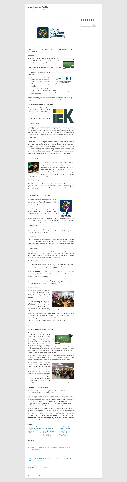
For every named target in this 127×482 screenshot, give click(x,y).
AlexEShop (46, 14)
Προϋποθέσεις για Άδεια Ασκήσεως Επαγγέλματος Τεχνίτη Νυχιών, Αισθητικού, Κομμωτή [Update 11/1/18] (64, 429)
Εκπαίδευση (42, 447)
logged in (37, 467)
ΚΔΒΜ (35, 449)
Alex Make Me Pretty (38, 7)
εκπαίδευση (67, 447)
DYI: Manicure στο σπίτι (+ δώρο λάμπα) (64, 458)
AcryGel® (39, 14)
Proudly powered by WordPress (35, 475)
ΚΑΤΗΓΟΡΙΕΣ (30, 14)
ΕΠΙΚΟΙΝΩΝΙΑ (55, 14)
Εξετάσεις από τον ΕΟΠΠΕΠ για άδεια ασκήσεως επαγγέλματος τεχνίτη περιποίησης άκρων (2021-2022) (50, 429)
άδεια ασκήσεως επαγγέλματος (57, 447)
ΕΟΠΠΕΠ (30, 449)
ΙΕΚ (33, 449)
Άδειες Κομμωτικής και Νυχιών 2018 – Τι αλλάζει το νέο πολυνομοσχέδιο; (34, 428)
